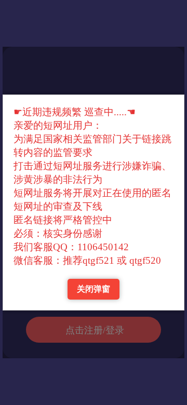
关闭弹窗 (93, 289)
